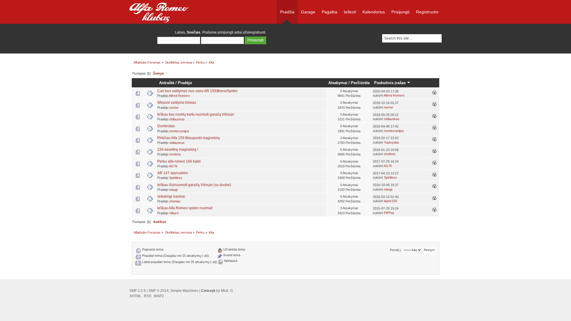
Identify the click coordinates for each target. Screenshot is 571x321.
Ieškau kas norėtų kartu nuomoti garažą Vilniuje (195, 114)
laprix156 (390, 201)
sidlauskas (177, 119)
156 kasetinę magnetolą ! (177, 149)
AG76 (173, 166)
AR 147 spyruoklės (172, 173)
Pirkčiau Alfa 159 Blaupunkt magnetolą (188, 138)
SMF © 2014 (158, 291)
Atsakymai (337, 83)
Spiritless (175, 178)
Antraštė (166, 83)
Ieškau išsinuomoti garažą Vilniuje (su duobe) (194, 185)
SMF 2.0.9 (137, 291)
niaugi (173, 189)
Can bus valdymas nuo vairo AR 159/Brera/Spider (197, 91)
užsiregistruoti (254, 32)
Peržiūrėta (360, 83)
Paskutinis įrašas (390, 83)
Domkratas (166, 126)
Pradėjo (185, 83)
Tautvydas (391, 142)
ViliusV (174, 213)
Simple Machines (184, 291)
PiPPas (389, 213)
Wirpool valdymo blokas (176, 102)
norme (173, 107)
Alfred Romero (179, 95)
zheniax (175, 201)
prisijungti (225, 32)
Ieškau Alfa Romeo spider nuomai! (185, 208)
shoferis (175, 154)
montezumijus (179, 131)
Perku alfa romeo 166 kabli (179, 161)
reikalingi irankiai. (171, 196)
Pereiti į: (395, 250)
